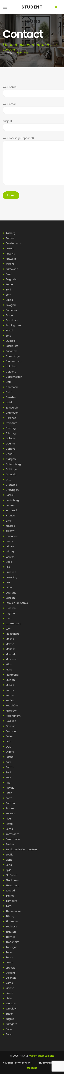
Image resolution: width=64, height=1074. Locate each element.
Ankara (9, 248)
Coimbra (11, 366)
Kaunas (10, 526)
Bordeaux (11, 310)
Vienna (9, 988)
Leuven (10, 556)
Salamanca (12, 839)
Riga (8, 818)
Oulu (8, 746)
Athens (9, 264)
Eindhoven (11, 413)
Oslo (8, 741)
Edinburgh (11, 407)
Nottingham (13, 716)
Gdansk (10, 443)
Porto (8, 798)
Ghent (9, 454)
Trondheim (12, 942)
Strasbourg (12, 885)
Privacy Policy (46, 1062)
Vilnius (9, 993)
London (10, 598)
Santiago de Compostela (21, 849)
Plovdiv (9, 788)
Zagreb (9, 1019)
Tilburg (9, 916)
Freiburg (10, 428)
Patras (9, 767)
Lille (7, 567)
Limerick (10, 572)
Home (9, 52)
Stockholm (12, 880)
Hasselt (10, 495)
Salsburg (10, 844)
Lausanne (11, 536)
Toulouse (11, 926)
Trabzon (10, 931)
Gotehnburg (13, 464)
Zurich (9, 1034)
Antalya (10, 253)
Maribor (10, 649)
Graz (8, 479)
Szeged (10, 890)
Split (8, 870)
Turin (8, 952)
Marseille (10, 654)
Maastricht (12, 634)
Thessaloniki (13, 911)
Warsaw (10, 1003)
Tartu (8, 906)
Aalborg (10, 233)
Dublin (9, 402)
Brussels (10, 341)
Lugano (10, 613)
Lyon (8, 628)
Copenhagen (13, 377)
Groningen (12, 490)
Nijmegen (11, 710)
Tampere (11, 901)
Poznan (10, 803)
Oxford (9, 752)
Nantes (9, 695)
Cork (8, 382)
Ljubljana (10, 592)
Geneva (10, 449)
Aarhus (9, 238)
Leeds (9, 541)
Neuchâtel (11, 705)
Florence (10, 418)
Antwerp (10, 259)
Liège (8, 562)
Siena (8, 860)
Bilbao (9, 300)
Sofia (8, 865)
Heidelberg (12, 500)
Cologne (10, 371)
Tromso (10, 937)
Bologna (10, 305)
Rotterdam (12, 834)
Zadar (9, 1014)
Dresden (10, 397)
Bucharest (11, 346)
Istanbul (10, 515)
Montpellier (12, 674)
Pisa (7, 782)
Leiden (9, 546)
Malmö (9, 644)
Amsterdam (13, 243)
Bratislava (11, 320)
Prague (9, 808)
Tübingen (11, 947)
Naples (9, 700)
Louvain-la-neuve (16, 603)
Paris (8, 762)
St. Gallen (11, 875)
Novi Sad (10, 721)
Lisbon (9, 587)
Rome (9, 829)
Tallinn (9, 895)
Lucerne (10, 608)
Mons (8, 669)
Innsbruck (11, 510)
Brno (8, 335)
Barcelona (11, 269)
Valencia (10, 978)
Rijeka (9, 824)
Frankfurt (11, 423)
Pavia (8, 772)
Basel (8, 274)
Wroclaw (10, 1008)
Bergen (9, 284)
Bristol (9, 330)
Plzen (8, 793)
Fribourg (10, 433)
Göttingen (11, 469)
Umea (9, 962)
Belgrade (11, 279)
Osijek (9, 736)
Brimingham (13, 325)
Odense (10, 726)
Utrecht (10, 973)
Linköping (11, 577)
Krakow (9, 531)
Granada (11, 474)
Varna (9, 983)
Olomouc (11, 731)
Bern (8, 295)
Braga (9, 315)
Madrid (9, 639)
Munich (10, 680)
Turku (9, 957)
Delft (8, 392)
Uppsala (10, 967)
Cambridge (12, 356)
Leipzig (9, 551)
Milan (8, 664)
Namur (9, 690)
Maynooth (11, 659)
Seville (9, 854)
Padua (9, 757)
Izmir (8, 520)
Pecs (8, 777)
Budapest (11, 351)
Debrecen (11, 387)
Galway (10, 438)
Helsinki (10, 505)
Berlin (8, 289)
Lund (8, 618)
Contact (32, 1067)
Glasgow (10, 459)
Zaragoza (11, 1024)
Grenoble (11, 484)
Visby (8, 998)
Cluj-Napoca (13, 361)
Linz (7, 582)
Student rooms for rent (17, 1062)
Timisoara (11, 921)
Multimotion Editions (41, 1056)
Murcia (9, 685)
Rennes (10, 813)
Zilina (8, 1029)
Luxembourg (13, 623)
